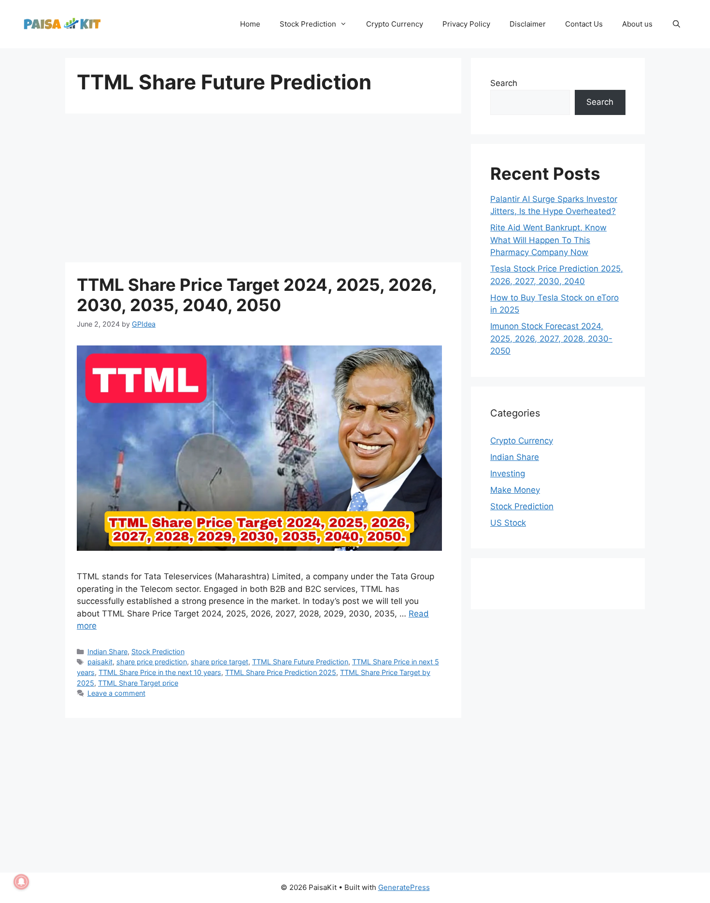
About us (637, 24)
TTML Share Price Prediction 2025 (280, 672)
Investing (507, 473)
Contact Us (584, 24)
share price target (219, 662)
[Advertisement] (263, 190)
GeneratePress (404, 887)
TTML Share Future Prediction (300, 662)
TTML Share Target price (138, 683)
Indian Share (107, 651)
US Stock (508, 523)
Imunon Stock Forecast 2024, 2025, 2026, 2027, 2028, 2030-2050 (551, 338)
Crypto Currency (394, 24)
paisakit (100, 662)
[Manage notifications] (21, 881)
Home (250, 24)
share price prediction (151, 662)
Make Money (515, 490)
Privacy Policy (466, 24)
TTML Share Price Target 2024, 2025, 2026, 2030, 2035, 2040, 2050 (257, 294)
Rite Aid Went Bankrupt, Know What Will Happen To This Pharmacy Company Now (548, 240)
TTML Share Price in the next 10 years (160, 672)
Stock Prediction (308, 24)
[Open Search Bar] (676, 24)
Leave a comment (116, 693)
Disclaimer (528, 24)
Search (503, 83)
